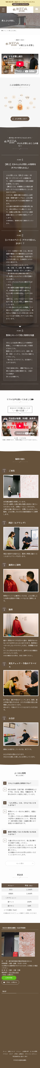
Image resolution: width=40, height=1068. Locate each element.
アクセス (5, 1054)
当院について (11, 1051)
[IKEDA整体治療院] (20, 9)
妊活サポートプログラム (20, 4)
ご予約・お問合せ (19, 1054)
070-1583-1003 (14, 972)
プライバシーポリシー (31, 1054)
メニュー (18, 1051)
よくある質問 (33, 1051)
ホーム (5, 1051)
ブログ (11, 1054)
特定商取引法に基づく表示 (20, 1056)
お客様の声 (25, 1051)
